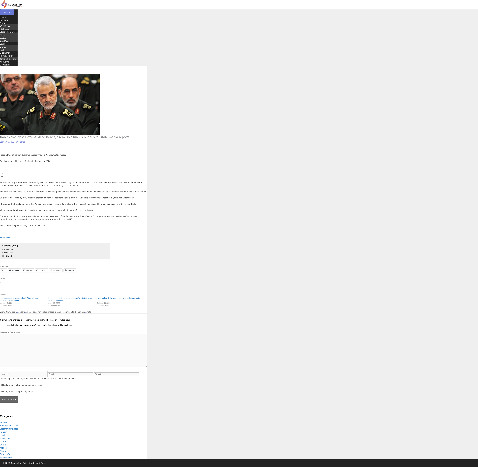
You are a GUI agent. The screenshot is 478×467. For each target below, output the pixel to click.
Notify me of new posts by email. (18, 391)
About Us (4, 62)
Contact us (5, 64)
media (51, 312)
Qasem (58, 312)
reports (66, 312)
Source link (5, 237)
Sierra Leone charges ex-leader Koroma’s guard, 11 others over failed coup (35, 320)
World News (5, 26)
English (3, 47)
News (2, 23)
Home (3, 17)
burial (14, 312)
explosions (31, 312)
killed (44, 312)
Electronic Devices (9, 32)
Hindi (2, 50)
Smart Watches (6, 41)
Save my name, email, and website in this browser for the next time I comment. (39, 378)
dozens (21, 312)
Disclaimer (5, 53)
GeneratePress (39, 463)
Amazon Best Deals (10, 425)
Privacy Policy (6, 56)
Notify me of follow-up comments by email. (22, 385)
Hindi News (4, 29)
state (88, 312)
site (72, 312)
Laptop (3, 38)
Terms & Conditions (8, 59)
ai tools (3, 422)
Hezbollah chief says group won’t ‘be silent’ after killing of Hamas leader (39, 325)
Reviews (4, 20)
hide (15, 246)
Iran (39, 312)
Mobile (2, 35)
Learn (2, 44)
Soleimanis (80, 312)
